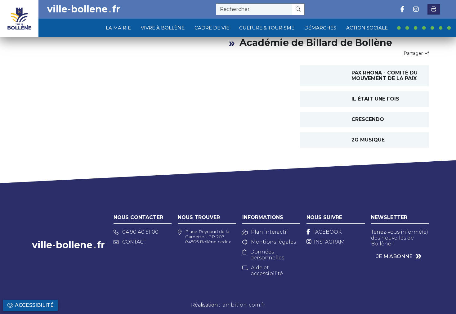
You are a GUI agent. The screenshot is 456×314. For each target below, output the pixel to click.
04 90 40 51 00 (140, 232)
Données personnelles (267, 255)
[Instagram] (416, 9)
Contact (134, 242)
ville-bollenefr (83, 9)
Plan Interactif (269, 232)
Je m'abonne (394, 256)
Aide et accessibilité (267, 270)
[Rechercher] (298, 9)
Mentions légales (273, 242)
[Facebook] (402, 9)
